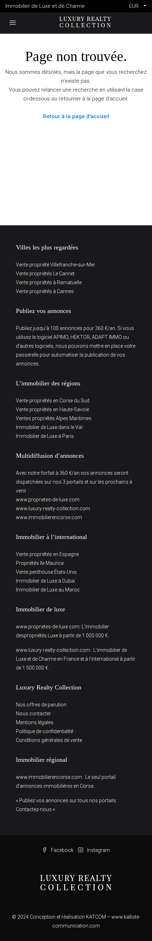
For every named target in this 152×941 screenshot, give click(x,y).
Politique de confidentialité (44, 731)
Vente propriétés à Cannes (45, 291)
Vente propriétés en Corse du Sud (52, 400)
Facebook (62, 850)
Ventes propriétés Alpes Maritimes (54, 418)
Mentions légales (34, 722)
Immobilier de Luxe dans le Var (49, 427)
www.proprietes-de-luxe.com (48, 499)
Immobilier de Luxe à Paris (45, 436)
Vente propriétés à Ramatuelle (49, 282)
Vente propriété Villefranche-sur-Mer (55, 265)
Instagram (98, 850)
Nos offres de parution (41, 705)
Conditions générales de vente (49, 740)
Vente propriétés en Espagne (47, 554)
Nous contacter (33, 713)
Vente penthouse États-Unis (46, 572)
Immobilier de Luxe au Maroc (48, 590)
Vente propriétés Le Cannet (45, 273)
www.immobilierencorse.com (49, 517)
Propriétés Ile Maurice (40, 563)
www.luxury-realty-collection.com (53, 508)
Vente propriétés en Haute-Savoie (52, 409)
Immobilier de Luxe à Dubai (45, 581)
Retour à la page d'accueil (76, 116)
